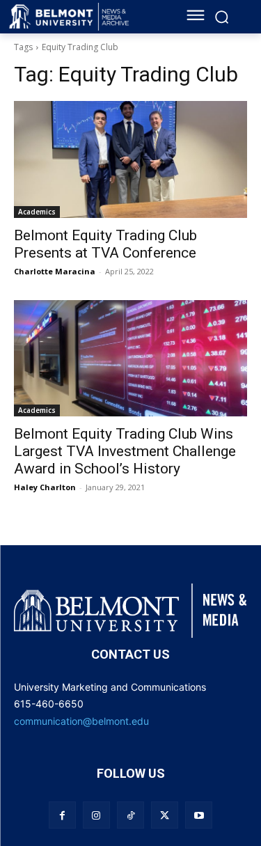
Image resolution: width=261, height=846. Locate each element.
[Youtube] (198, 815)
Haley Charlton (45, 487)
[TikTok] (130, 815)
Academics (37, 212)
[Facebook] (62, 815)
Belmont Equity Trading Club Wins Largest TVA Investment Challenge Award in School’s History (125, 451)
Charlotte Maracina (54, 271)
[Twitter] (164, 815)
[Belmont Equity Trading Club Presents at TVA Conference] (130, 159)
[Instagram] (96, 815)
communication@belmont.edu (81, 721)
